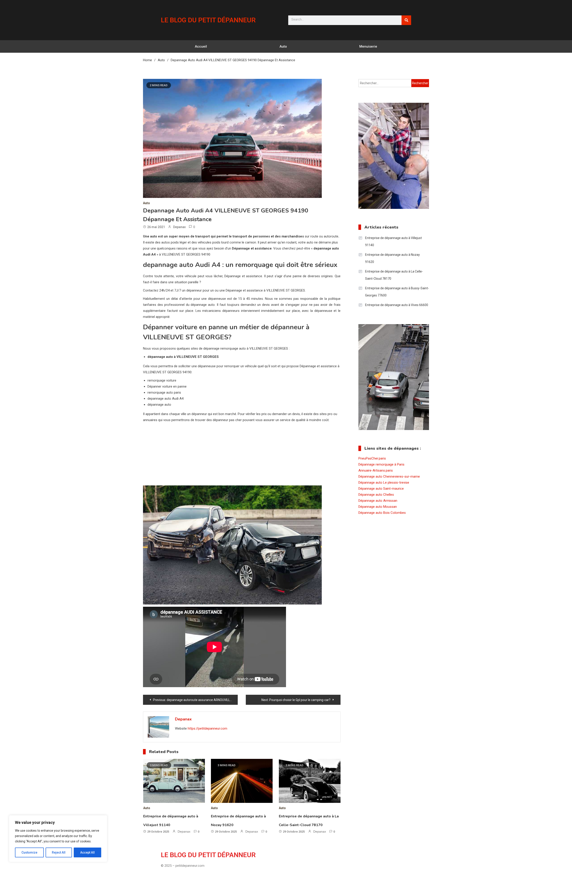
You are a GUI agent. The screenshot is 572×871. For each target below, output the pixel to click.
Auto (283, 46)
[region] (58, 838)
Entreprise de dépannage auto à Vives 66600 (396, 305)
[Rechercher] (406, 20)
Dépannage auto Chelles (376, 495)
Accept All (87, 852)
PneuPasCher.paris (372, 458)
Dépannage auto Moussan (377, 507)
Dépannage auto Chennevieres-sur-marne (389, 476)
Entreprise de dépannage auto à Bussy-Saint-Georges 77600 (397, 291)
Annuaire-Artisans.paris (375, 470)
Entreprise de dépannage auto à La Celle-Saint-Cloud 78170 (394, 275)
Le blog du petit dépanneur (208, 20)
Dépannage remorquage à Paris (381, 464)
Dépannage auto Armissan (377, 501)
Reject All (58, 852)
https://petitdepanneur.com (207, 728)
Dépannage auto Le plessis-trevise (383, 483)
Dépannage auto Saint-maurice (381, 489)
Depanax (179, 227)
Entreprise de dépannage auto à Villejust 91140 (393, 241)
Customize (29, 852)
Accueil (201, 46)
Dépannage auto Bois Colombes (382, 513)
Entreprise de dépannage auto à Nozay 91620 (392, 258)
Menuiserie (368, 46)
